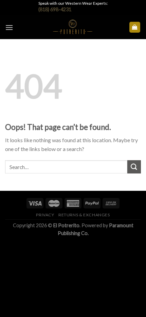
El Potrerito (66, 225)
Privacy (45, 214)
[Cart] (135, 27)
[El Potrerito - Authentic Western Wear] (72, 27)
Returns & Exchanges (84, 214)
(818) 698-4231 (54, 9)
